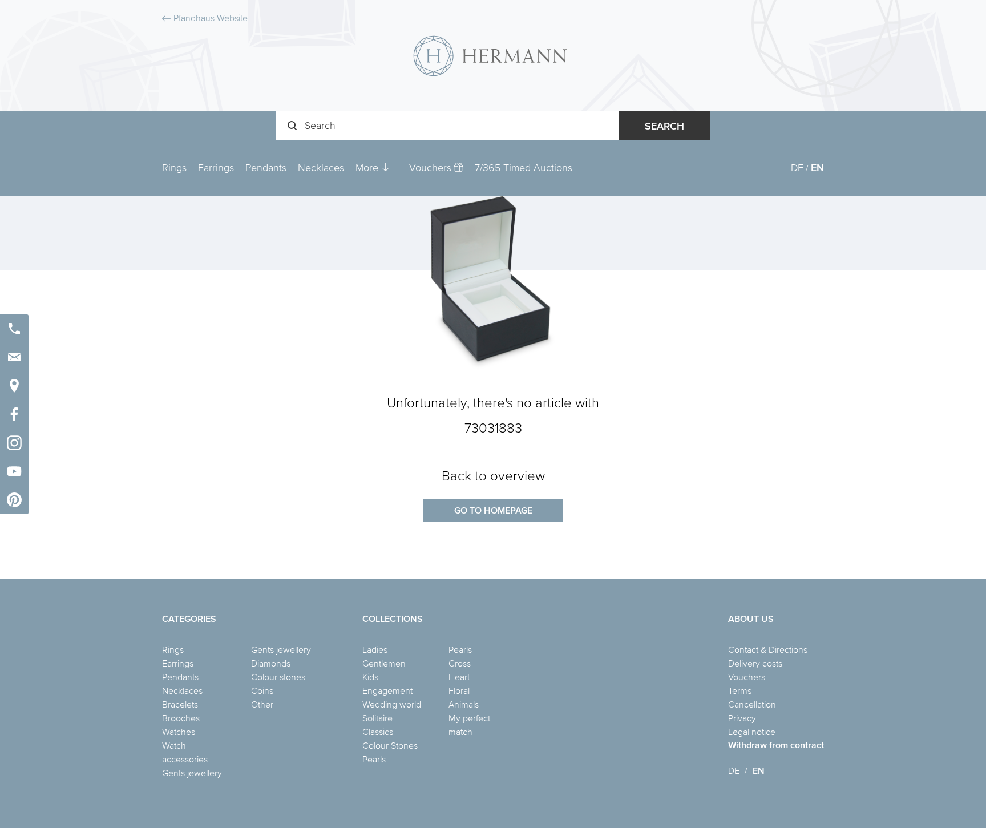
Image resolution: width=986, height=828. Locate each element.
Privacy (742, 718)
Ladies (374, 649)
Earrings (216, 167)
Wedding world (391, 704)
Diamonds (270, 663)
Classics (377, 731)
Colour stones (278, 677)
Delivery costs (755, 663)
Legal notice (751, 731)
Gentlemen (384, 663)
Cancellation (752, 704)
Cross (459, 663)
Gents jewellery (192, 772)
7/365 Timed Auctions (523, 167)
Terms (739, 690)
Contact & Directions (767, 649)
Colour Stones (390, 745)
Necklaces (321, 167)
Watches (178, 731)
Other (262, 704)
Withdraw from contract (776, 745)
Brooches (181, 718)
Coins (262, 690)
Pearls (374, 759)
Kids (370, 677)
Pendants (265, 167)
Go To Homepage (493, 510)
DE (797, 167)
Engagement (387, 690)
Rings (174, 167)
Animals (463, 704)
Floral (459, 690)
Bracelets (180, 704)
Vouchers (431, 167)
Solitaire (377, 718)
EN (817, 167)
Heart (459, 677)
